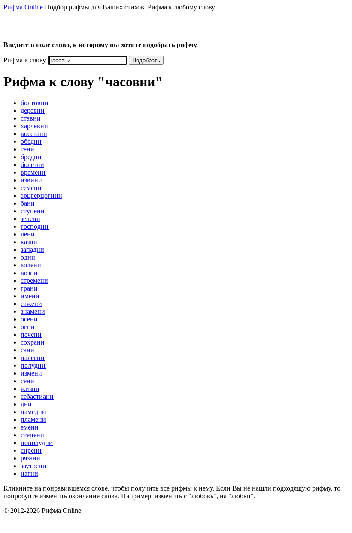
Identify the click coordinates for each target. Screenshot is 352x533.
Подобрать (146, 60)
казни (29, 241)
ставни (31, 118)
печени (31, 334)
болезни (32, 164)
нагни (29, 473)
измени (31, 373)
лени (28, 234)
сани (27, 350)
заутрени (33, 465)
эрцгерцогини (41, 195)
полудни (33, 365)
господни (35, 226)
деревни (33, 110)
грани (29, 288)
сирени (31, 450)
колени (31, 265)
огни (28, 326)
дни (26, 404)
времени (33, 172)
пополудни (37, 442)
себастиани (37, 396)
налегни (33, 357)
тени (27, 149)
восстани (34, 133)
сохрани (33, 342)
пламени (33, 419)
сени (27, 381)
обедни (31, 141)
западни (32, 249)
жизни (30, 388)
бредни (31, 157)
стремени (34, 280)
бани (28, 203)
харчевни (34, 126)
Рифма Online (23, 7)
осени (29, 319)
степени (32, 435)
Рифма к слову (24, 60)
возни (29, 272)
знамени (33, 311)
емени (30, 427)
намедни (33, 411)
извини (31, 180)
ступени (33, 211)
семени (31, 187)
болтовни (35, 102)
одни (28, 257)
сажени (31, 303)
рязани (30, 458)
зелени (30, 218)
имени (30, 296)
